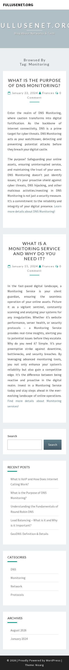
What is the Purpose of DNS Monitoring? (34, 83)
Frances (48, 93)
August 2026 (18, 630)
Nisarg (39, 665)
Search (12, 436)
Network (16, 586)
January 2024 (19, 639)
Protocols (17, 595)
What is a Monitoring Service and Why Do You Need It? (35, 251)
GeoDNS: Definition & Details (29, 534)
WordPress (53, 660)
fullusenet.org (18, 4)
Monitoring (18, 578)
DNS (13, 569)
